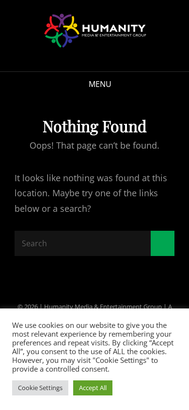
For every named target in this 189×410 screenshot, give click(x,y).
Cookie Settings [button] (40, 387)
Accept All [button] (93, 387)
